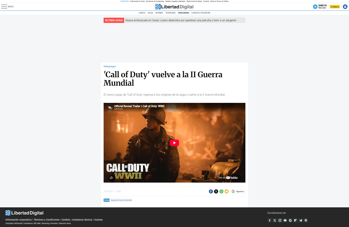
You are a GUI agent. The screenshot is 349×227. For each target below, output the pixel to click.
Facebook (269, 220)
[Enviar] (221, 191)
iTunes (306, 220)
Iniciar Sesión (345, 6)
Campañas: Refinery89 (13, 223)
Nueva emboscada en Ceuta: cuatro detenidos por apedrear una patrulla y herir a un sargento (180, 20)
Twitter (275, 220)
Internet (159, 13)
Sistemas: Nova (65, 223)
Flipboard (295, 220)
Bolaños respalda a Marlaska (175, 1)
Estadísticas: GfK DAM (32, 223)
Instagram (280, 220)
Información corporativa (18, 219)
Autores (98, 219)
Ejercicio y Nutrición (201, 13)
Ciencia (142, 13)
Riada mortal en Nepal (194, 1)
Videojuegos (183, 13)
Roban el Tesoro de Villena (219, 1)
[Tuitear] (216, 191)
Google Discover (290, 220)
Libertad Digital (136, 213)
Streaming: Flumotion (50, 223)
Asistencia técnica (82, 219)
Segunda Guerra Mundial (121, 200)
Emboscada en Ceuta (137, 1)
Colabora (335, 6)
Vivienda (206, 1)
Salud (150, 13)
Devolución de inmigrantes (155, 1)
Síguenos (240, 191)
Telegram (301, 220)
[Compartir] (211, 191)
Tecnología (171, 13)
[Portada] (174, 6)
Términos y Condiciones (46, 219)
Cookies (65, 219)
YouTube (285, 220)
